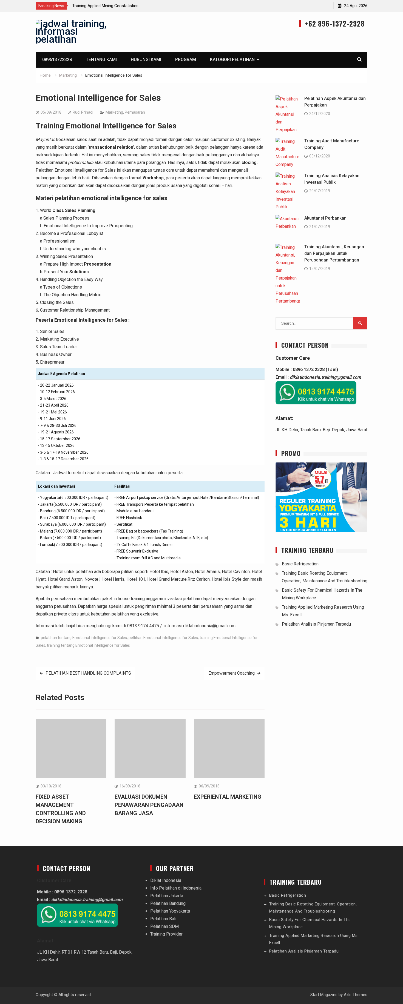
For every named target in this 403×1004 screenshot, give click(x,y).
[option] (122, 5)
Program (185, 59)
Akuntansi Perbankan (325, 218)
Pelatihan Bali (163, 918)
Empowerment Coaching (231, 673)
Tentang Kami (101, 59)
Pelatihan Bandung (168, 903)
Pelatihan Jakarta (166, 895)
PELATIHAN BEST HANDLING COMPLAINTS (88, 673)
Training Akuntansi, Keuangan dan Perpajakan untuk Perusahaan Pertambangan (334, 253)
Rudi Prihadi (83, 112)
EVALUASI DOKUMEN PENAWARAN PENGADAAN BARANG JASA (149, 804)
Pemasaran (135, 112)
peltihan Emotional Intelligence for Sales (163, 637)
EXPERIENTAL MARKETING (227, 796)
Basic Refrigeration (300, 563)
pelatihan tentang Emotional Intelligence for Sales (84, 637)
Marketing (114, 112)
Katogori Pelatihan (232, 59)
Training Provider (166, 934)
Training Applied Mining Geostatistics (105, 5)
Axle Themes (355, 994)
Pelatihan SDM (164, 926)
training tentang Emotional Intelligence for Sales (88, 645)
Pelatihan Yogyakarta (170, 911)
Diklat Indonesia (165, 880)
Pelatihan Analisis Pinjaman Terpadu (316, 624)
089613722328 (57, 59)
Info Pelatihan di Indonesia (176, 888)
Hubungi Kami (146, 59)
